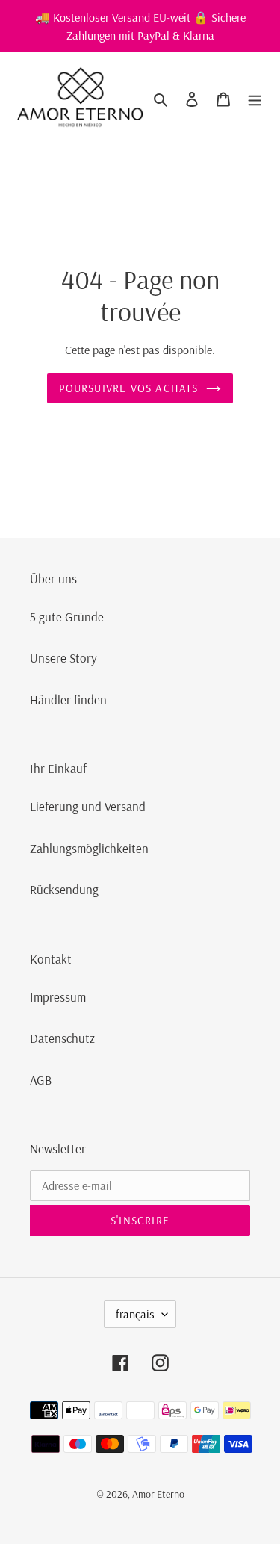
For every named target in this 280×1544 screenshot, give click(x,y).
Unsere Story (63, 658)
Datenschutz (62, 1038)
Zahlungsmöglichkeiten (89, 848)
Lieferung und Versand (88, 806)
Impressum (58, 997)
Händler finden (68, 699)
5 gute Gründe (67, 616)
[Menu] (254, 98)
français (135, 1313)
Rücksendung (64, 889)
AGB (41, 1080)
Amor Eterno (158, 1494)
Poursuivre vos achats (128, 388)
